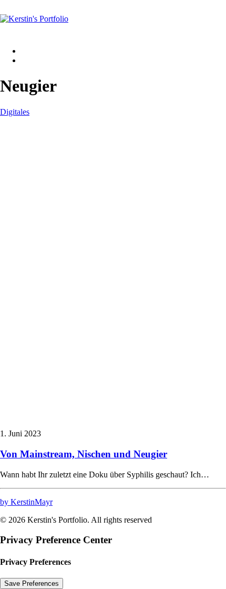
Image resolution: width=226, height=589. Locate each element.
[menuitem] (123, 51)
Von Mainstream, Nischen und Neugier (83, 454)
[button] (113, 415)
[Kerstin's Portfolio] (113, 19)
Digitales (14, 111)
